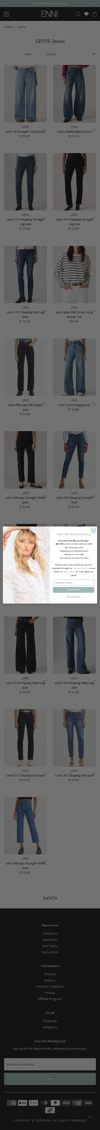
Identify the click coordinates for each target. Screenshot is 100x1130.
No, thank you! (73, 597)
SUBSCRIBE (73, 590)
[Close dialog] (93, 530)
